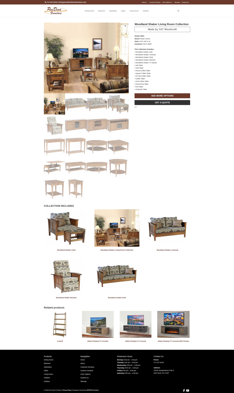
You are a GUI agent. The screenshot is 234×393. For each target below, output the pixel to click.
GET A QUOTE (162, 102)
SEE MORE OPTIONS (162, 96)
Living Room (134, 11)
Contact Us (185, 2)
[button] (125, 26)
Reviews (177, 2)
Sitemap (83, 381)
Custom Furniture (155, 2)
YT (136, 107)
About (144, 2)
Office (46, 371)
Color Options (166, 2)
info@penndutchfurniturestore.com (72, 2)
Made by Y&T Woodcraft (162, 29)
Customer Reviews (87, 367)
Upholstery (113, 11)
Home (82, 360)
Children (146, 11)
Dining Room (89, 11)
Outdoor (47, 381)
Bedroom (101, 11)
